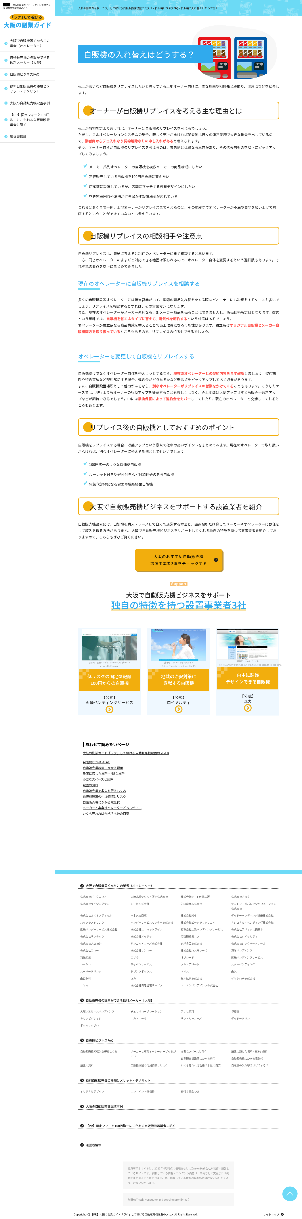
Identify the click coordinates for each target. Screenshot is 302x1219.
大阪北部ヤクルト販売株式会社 (149, 896)
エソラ (13, 276)
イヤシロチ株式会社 (22, 380)
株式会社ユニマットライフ (26, 153)
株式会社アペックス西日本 (26, 173)
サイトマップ (271, 1214)
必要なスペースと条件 (98, 779)
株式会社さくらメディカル (96, 915)
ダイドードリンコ (241, 1018)
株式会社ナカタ (240, 896)
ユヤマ (13, 387)
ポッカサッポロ (89, 1025)
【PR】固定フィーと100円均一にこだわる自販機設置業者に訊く (30, 119)
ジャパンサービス (20, 306)
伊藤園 (235, 1011)
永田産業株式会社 (191, 903)
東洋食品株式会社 (20, 225)
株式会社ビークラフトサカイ (198, 922)
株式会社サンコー (20, 247)
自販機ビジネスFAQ (24, 74)
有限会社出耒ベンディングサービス (29, 163)
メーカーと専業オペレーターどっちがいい (112, 807)
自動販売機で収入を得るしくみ (104, 790)
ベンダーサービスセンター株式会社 (152, 922)
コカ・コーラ (139, 1018)
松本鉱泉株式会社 (20, 372)
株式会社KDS (188, 915)
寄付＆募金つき (190, 1091)
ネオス (13, 343)
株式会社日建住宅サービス (26, 394)
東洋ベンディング (20, 262)
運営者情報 (18, 136)
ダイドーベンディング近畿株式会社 (252, 915)
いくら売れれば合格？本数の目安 (106, 813)
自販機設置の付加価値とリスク (104, 796)
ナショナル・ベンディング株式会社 (252, 922)
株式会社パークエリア (93, 896)
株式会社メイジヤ (20, 188)
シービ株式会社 (140, 903)
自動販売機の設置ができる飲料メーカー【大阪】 (30, 60)
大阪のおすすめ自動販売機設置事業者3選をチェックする (178, 559)
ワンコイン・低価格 (143, 1091)
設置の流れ (90, 785)
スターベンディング (21, 321)
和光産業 (14, 269)
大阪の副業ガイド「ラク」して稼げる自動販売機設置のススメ (26, 6)
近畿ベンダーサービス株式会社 (29, 146)
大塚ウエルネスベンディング (97, 1011)
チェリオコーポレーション (146, 1011)
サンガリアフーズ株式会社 (26, 217)
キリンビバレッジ (90, 1018)
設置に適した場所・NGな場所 (103, 773)
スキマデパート (19, 313)
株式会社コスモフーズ (23, 254)
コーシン (14, 299)
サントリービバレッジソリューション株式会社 (253, 906)
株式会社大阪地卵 (20, 210)
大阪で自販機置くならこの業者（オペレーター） (30, 43)
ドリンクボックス (20, 335)
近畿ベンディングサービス (26, 291)
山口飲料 (14, 358)
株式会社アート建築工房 (195, 896)
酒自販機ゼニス (19, 195)
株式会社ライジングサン (94, 903)
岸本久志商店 (139, 915)
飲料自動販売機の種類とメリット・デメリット (30, 89)
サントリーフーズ (191, 1018)
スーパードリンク (20, 328)
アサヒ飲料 (187, 1011)
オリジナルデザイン (92, 1091)
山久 (12, 350)
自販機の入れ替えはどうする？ (249, 1065)
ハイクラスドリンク (92, 922)
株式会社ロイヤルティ (23, 203)
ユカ (12, 365)
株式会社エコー (19, 239)
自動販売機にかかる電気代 (101, 802)
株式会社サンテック (22, 180)
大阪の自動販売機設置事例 (30, 103)
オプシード (16, 284)
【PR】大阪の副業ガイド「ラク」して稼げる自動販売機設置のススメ (132, 1214)
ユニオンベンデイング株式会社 (29, 402)
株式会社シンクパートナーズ (27, 232)
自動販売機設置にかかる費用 (103, 767)
